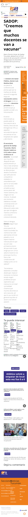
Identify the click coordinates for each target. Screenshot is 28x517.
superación (7, 453)
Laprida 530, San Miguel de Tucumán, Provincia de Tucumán (9, 512)
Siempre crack (8, 414)
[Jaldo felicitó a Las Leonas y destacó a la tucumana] (6, 333)
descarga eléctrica (12, 498)
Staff (21, 488)
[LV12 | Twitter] (25, 473)
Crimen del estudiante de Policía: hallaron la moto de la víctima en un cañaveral (14, 399)
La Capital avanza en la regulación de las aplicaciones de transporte (14, 341)
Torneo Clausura (15, 368)
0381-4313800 (4, 514)
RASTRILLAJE (7, 394)
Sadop (6, 311)
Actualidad (3, 490)
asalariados (13, 502)
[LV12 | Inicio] (27, 481)
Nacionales (4, 493)
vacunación (14, 311)
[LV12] (4, 474)
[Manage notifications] (24, 514)
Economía (3, 496)
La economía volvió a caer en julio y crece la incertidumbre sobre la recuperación (14, 439)
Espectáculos (9, 490)
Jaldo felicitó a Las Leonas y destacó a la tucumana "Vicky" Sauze (7, 343)
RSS (21, 499)
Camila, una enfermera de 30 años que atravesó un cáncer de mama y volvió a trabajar (15, 458)
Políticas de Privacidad (6, 508)
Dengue (23, 311)
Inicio (2, 485)
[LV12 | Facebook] (22, 473)
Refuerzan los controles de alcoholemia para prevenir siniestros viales (20, 342)
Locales (3, 488)
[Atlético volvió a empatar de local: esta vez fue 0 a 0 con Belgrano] (15, 362)
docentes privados (10, 314)
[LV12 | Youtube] (25, 476)
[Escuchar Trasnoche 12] (25, 14)
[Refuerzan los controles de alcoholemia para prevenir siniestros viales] (18, 333)
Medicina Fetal (12, 488)
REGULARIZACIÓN (14, 330)
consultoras (8, 434)
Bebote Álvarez (12, 492)
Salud (7, 496)
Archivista (12, 495)
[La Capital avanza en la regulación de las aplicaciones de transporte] (12, 332)
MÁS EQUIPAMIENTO (21, 331)
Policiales (8, 485)
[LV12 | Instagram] (22, 476)
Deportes (8, 488)
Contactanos (23, 485)
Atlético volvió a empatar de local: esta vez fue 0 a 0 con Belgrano (15, 377)
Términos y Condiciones (5, 507)
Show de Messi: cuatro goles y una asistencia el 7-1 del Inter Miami (13, 418)
